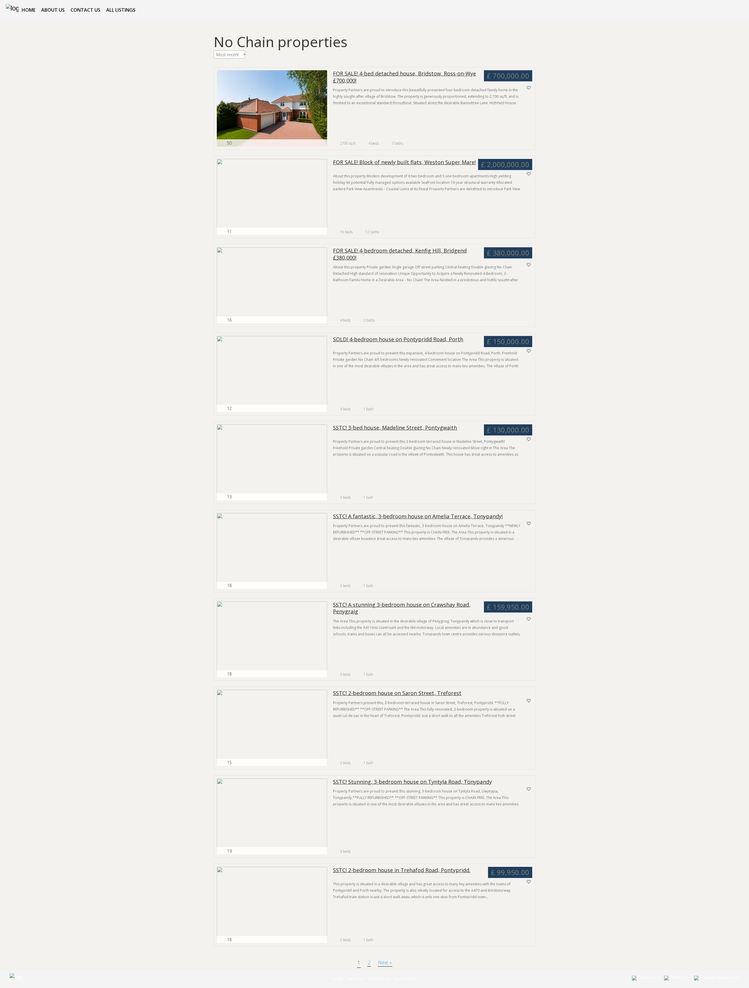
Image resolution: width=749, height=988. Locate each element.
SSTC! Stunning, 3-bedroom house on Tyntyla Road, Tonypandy (412, 781)
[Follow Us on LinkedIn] (677, 979)
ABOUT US (53, 10)
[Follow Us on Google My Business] (716, 979)
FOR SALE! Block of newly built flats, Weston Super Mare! (404, 162)
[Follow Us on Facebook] (646, 979)
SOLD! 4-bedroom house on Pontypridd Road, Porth (398, 339)
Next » (385, 962)
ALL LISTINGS (120, 10)
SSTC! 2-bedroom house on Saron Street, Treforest (397, 693)
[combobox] (229, 54)
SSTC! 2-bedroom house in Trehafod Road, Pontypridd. (401, 870)
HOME (28, 10)
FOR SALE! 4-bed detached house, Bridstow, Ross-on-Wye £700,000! (404, 77)
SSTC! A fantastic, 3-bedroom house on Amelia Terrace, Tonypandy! (418, 516)
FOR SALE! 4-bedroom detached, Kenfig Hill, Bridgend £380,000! (400, 254)
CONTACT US (85, 10)
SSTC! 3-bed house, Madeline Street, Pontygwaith (395, 427)
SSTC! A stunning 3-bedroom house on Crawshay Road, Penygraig (401, 608)
